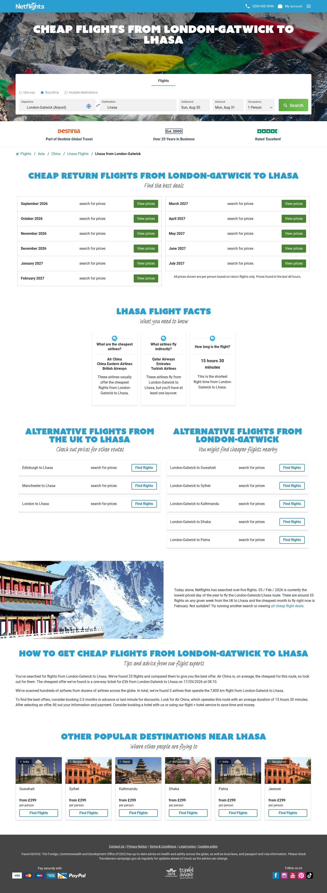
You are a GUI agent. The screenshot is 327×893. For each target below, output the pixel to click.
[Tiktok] (309, 875)
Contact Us (117, 846)
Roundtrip (52, 92)
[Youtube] (292, 875)
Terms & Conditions (163, 846)
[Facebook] (275, 875)
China (56, 154)
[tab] (163, 81)
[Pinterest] (301, 875)
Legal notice (187, 846)
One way (29, 92)
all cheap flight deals (287, 606)
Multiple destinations (83, 92)
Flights (26, 154)
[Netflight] (30, 6)
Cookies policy (208, 846)
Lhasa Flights (78, 154)
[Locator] (89, 106)
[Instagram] (284, 875)
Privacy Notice (137, 846)
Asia (42, 154)
